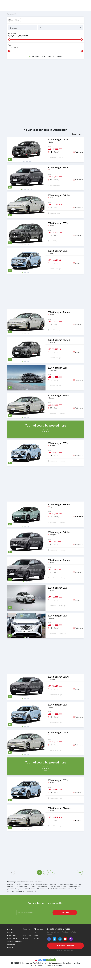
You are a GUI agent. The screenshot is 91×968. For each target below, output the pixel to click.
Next (79, 872)
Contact (10, 948)
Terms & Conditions (14, 942)
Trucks (25, 938)
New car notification (65, 946)
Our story (10, 932)
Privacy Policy (12, 938)
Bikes (36, 935)
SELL (45, 431)
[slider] (9, 39)
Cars (24, 932)
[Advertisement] (45, 78)
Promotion (11, 945)
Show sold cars (14, 20)
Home (9, 14)
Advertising (11, 935)
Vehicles (14, 14)
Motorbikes (27, 935)
